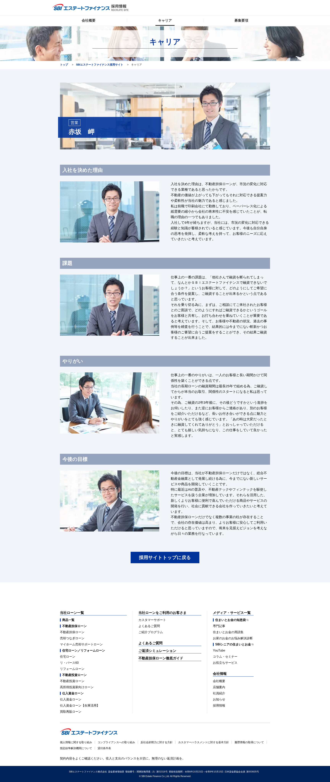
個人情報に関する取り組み (76, 742)
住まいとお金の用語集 (228, 632)
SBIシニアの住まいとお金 (233, 644)
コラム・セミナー (225, 656)
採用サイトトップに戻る (165, 557)
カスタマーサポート (152, 620)
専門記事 (219, 626)
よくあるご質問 (149, 626)
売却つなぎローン (72, 638)
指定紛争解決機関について (76, 748)
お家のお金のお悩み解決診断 (233, 638)
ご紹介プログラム (150, 632)
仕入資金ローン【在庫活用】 (80, 705)
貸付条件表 (104, 748)
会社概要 (219, 681)
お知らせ (219, 699)
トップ (64, 64)
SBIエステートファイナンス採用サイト (99, 64)
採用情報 (219, 705)
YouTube (219, 650)
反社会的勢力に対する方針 (157, 742)
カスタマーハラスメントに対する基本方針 (203, 742)
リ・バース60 (69, 662)
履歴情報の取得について (249, 742)
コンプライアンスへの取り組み (116, 742)
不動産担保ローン (72, 632)
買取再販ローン (70, 711)
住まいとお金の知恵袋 (230, 620)
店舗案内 (219, 687)
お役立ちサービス (225, 662)
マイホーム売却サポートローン (81, 644)
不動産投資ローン (72, 681)
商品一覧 (68, 620)
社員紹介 (219, 693)
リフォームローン (72, 668)
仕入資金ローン (70, 699)
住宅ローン (67, 656)
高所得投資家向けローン (77, 687)
